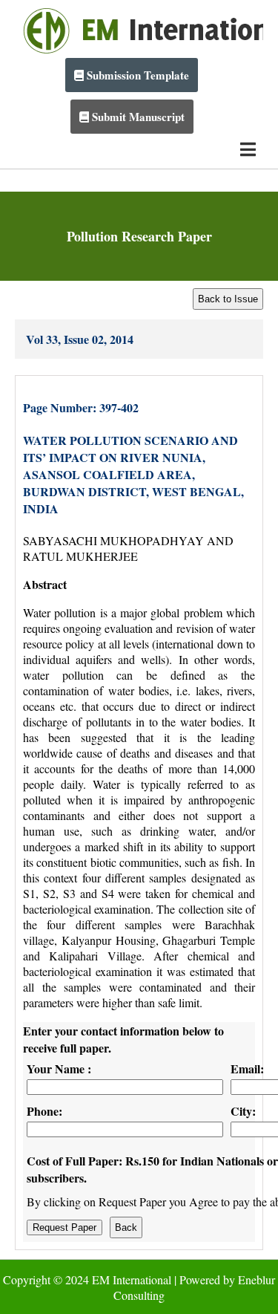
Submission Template (136, 75)
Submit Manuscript (137, 116)
